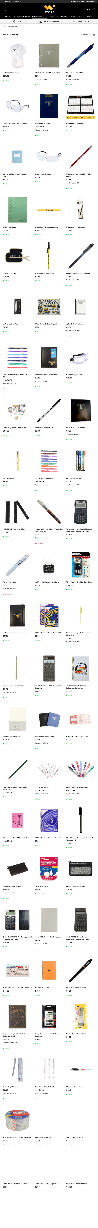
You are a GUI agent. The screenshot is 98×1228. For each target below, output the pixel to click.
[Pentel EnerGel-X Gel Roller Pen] (80, 256)
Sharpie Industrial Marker (75, 1087)
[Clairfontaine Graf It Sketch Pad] (17, 820)
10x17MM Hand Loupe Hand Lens (47, 582)
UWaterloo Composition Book (46, 375)
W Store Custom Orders (87, 1)
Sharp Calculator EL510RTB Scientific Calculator (48, 1035)
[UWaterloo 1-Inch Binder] (80, 410)
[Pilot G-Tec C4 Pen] (49, 770)
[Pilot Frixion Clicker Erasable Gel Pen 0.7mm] (17, 357)
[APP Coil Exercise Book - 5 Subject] (49, 820)
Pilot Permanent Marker (75, 478)
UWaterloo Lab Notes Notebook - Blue (15, 175)
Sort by (6, 35)
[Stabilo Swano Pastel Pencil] (17, 668)
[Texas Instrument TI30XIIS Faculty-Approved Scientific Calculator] (80, 512)
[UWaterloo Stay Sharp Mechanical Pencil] (80, 157)
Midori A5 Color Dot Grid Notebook (48, 937)
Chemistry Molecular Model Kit (14, 428)
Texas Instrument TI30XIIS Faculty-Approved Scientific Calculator (79, 530)
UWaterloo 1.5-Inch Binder (44, 737)
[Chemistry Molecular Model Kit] (17, 410)
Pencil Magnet (8, 478)
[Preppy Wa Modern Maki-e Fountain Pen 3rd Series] (49, 512)
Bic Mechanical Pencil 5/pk (76, 1034)
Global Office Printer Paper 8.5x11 (47, 1184)
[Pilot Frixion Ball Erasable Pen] (80, 770)
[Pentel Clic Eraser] (17, 565)
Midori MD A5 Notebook (12, 736)
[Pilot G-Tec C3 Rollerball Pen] (49, 1069)
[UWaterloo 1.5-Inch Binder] (49, 719)
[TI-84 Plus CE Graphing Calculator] (80, 565)
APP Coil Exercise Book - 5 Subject (48, 838)
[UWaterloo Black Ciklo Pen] (80, 970)
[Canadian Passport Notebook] (80, 719)
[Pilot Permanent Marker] (80, 461)
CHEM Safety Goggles (74, 375)
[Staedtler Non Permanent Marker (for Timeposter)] (80, 820)
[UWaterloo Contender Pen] (49, 410)
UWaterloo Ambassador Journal (15, 633)
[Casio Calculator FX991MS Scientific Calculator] (49, 668)
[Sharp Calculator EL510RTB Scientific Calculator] (49, 1016)
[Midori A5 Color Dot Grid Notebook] (49, 920)
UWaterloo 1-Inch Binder (75, 428)
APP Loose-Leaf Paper (43, 1138)
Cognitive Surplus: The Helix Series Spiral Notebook (16, 1035)
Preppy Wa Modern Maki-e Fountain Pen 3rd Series (48, 530)
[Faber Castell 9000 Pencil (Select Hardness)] (17, 770)
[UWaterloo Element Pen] (80, 55)
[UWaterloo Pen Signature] (80, 210)
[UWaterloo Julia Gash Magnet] (49, 306)
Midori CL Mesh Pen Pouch (13, 886)
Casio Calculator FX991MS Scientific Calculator (48, 687)
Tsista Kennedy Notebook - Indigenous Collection (76, 687)
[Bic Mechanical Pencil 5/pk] (80, 1016)
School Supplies (12, 26)
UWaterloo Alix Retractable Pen (46, 227)
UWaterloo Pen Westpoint (12, 324)
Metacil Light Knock (10, 1087)
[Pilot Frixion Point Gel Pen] (49, 461)
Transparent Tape (41, 886)
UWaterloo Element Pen (75, 73)
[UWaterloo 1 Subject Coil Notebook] (49, 55)
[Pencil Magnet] (17, 461)
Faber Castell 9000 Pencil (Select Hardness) (15, 788)
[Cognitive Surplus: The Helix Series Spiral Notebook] (17, 1016)
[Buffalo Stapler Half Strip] (49, 1212)
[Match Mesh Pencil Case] (80, 869)
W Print (73, 1)
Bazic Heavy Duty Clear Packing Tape (17, 1138)
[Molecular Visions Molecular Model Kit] (17, 970)
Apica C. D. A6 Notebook (75, 324)
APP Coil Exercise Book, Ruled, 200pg (48, 633)
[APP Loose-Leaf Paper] (49, 1120)
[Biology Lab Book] (17, 210)
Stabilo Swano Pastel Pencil (13, 686)
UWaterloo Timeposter (74, 123)
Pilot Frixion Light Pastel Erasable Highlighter (78, 634)
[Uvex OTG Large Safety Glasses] (17, 106)
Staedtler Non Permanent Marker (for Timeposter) (80, 839)
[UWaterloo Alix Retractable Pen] (49, 210)
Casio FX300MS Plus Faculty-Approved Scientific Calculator (77, 938)
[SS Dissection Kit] (17, 256)
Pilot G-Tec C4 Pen (42, 787)
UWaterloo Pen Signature (75, 227)
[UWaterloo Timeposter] (80, 106)
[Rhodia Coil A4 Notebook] (49, 970)
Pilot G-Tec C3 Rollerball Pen (45, 1087)
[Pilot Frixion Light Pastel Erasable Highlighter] (80, 615)
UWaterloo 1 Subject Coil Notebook (48, 73)
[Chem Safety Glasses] (49, 157)
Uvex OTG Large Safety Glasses (15, 123)
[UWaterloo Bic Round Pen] (49, 256)
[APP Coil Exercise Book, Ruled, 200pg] (49, 615)
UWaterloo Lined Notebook (76, 1184)
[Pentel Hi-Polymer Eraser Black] (17, 1166)
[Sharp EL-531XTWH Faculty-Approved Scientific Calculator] (17, 920)
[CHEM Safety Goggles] (80, 357)
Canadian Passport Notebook (77, 736)
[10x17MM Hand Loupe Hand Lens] (49, 565)
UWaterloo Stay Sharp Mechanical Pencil (79, 175)
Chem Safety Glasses (43, 174)
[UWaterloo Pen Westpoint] (17, 306)
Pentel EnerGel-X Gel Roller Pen (78, 273)
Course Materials (23, 17)
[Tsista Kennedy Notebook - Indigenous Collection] (80, 668)
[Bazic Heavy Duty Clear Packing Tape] (17, 1120)
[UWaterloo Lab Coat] (17, 55)
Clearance (90, 17)
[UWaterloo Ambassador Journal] (17, 615)
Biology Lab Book (9, 227)
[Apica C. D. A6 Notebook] (80, 306)
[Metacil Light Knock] (17, 1069)
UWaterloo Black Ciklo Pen (76, 988)
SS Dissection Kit (9, 273)
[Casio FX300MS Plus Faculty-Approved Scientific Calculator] (80, 920)
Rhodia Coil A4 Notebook (44, 988)
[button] (94, 9)
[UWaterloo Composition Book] (49, 357)
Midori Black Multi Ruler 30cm (14, 529)
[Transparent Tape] (49, 869)
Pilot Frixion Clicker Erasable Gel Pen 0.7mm (16, 376)
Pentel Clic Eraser (9, 582)
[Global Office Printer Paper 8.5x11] (49, 1166)
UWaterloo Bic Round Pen (44, 273)
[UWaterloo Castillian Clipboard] (17, 1212)
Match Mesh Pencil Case (75, 886)
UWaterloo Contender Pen (45, 428)
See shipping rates (28, 1)
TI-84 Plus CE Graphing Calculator (79, 582)
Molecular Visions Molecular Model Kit (17, 988)
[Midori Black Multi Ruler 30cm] (17, 512)
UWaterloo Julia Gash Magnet (46, 324)
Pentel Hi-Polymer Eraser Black (15, 1184)
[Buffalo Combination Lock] (80, 1212)
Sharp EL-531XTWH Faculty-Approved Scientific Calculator (17, 938)
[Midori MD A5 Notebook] (17, 719)
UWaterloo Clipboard (42, 123)
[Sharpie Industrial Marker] (80, 1069)
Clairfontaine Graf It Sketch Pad (15, 838)
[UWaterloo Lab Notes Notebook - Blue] (17, 157)
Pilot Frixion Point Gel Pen (44, 478)
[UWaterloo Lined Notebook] (80, 1166)
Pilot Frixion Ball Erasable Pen (77, 787)
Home (4, 26)
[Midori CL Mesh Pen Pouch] (17, 869)
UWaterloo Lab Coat (10, 73)
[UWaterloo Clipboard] (49, 106)
